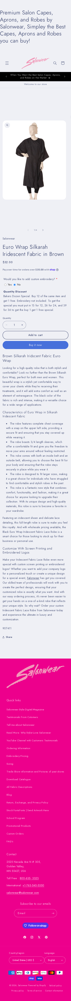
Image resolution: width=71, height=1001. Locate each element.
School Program (16, 818)
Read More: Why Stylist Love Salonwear (29, 733)
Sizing (10, 764)
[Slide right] (43, 230)
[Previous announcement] (6, 76)
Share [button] (9, 637)
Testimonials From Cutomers (22, 717)
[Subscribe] (53, 913)
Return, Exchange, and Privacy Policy (27, 802)
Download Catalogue (19, 779)
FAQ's (10, 841)
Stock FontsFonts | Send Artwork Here (28, 810)
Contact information (54, 990)
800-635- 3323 (29, 878)
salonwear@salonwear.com (23, 893)
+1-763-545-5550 (33, 885)
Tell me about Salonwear (21, 725)
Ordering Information (18, 748)
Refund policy (55, 985)
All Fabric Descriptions (19, 787)
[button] (7, 63)
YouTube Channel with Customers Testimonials (32, 740)
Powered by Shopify (37, 985)
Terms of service (34, 990)
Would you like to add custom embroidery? (29, 279)
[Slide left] (28, 230)
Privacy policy (17, 990)
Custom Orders (15, 833)
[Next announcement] (64, 76)
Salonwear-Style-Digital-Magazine (25, 709)
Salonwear (33, 578)
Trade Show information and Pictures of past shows (35, 771)
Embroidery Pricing (17, 756)
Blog (9, 795)
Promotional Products (19, 826)
